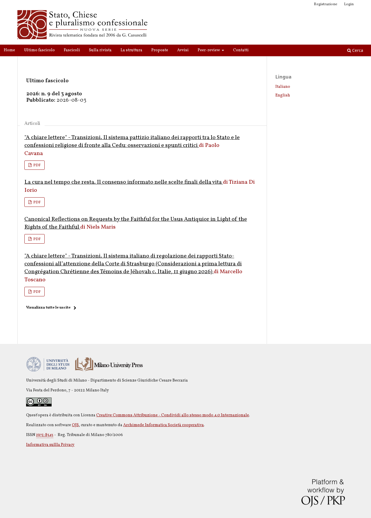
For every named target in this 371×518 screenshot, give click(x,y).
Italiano (282, 87)
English (282, 95)
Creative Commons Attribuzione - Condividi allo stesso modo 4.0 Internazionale (172, 415)
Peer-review (209, 50)
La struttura (131, 50)
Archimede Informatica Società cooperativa (163, 425)
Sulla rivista (100, 50)
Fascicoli (72, 50)
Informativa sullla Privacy (50, 445)
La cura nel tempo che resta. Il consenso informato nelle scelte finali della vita (123, 182)
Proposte (159, 50)
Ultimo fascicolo (39, 50)
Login (349, 4)
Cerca (357, 50)
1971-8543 (44, 435)
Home (9, 50)
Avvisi (183, 50)
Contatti (241, 50)
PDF (36, 165)
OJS (75, 425)
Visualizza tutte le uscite (48, 307)
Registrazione (325, 4)
